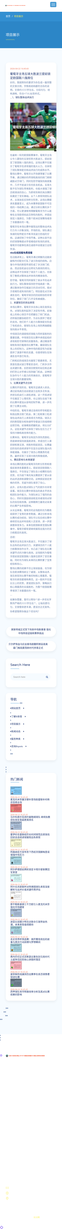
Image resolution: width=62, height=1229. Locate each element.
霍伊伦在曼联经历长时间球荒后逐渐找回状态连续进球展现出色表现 (30, 836)
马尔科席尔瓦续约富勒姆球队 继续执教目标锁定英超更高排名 (30, 818)
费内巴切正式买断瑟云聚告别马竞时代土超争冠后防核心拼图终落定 (30, 958)
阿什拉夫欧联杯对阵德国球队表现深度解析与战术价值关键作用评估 (30, 888)
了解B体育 (14, 1146)
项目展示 (14, 1149)
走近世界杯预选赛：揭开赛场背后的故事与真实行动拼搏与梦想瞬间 (30, 940)
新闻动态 (14, 1153)
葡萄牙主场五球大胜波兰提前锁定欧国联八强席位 (30, 76)
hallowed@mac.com (21, 1188)
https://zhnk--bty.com (21, 1193)
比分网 (37, 1217)
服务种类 (14, 1156)
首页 (8, 16)
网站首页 (14, 1143)
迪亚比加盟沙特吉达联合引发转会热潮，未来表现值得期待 (28, 923)
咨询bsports (15, 1160)
